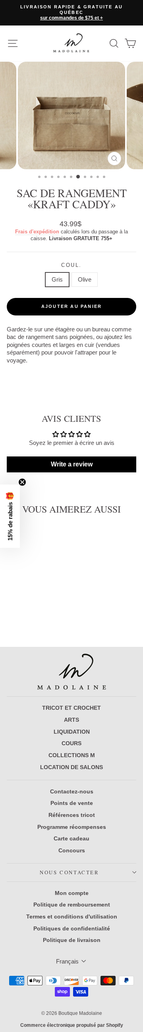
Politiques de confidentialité (71, 928)
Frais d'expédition (37, 232)
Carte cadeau (71, 838)
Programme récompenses (71, 827)
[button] (10, 516)
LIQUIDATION (72, 731)
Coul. (71, 265)
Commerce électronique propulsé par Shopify (71, 1025)
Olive (84, 279)
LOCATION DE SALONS (71, 767)
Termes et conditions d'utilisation (71, 916)
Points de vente (71, 803)
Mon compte (72, 893)
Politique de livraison (71, 940)
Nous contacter (69, 872)
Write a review (72, 464)
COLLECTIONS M (71, 755)
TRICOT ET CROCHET (71, 708)
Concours (71, 850)
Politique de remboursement (71, 904)
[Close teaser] (22, 482)
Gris (57, 279)
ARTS (71, 720)
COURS (71, 743)
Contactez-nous (71, 791)
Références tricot (71, 815)
